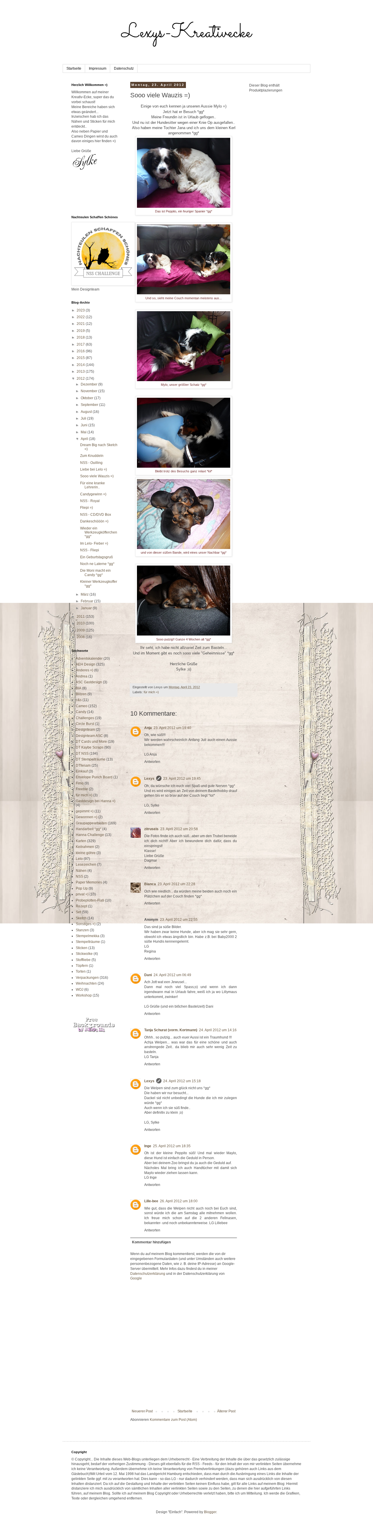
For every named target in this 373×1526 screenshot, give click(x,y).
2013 (81, 371)
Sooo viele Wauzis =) (97, 476)
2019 (81, 331)
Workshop (84, 995)
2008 (81, 637)
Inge (147, 1146)
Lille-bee (151, 1201)
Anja (148, 728)
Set (78, 912)
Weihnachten (86, 983)
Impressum (97, 68)
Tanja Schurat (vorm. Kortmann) (170, 1030)
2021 (81, 324)
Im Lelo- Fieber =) (94, 543)
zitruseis (151, 829)
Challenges (85, 718)
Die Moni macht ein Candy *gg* (95, 572)
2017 (81, 344)
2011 (81, 617)
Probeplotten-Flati (90, 900)
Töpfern (82, 966)
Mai (84, 432)
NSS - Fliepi (89, 550)
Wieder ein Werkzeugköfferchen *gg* (98, 532)
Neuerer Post (142, 1411)
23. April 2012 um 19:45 (182, 779)
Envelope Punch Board (94, 777)
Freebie (82, 789)
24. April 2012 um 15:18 (182, 1081)
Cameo (81, 706)
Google (136, 1278)
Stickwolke (84, 954)
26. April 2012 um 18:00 (179, 1201)
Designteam (85, 730)
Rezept (81, 906)
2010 (81, 623)
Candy (81, 712)
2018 (81, 337)
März (85, 594)
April (85, 439)
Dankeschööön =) (94, 521)
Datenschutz (124, 68)
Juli (84, 418)
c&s (79, 700)
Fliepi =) (86, 508)
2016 (81, 351)
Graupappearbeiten (91, 823)
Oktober (87, 398)
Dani (148, 975)
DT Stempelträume (90, 759)
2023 (81, 310)
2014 (81, 365)
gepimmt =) (85, 811)
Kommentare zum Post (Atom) (173, 1420)
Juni (84, 425)
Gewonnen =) (86, 817)
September (90, 405)
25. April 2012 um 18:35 (172, 1146)
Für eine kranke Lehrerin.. (92, 485)
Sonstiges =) (86, 924)
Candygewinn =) (93, 494)
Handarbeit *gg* (88, 829)
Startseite (73, 68)
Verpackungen (87, 978)
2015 (81, 358)
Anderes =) (84, 670)
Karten (81, 841)
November (89, 391)
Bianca (150, 884)
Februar (87, 601)
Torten (81, 971)
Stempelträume (88, 942)
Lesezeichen (86, 865)
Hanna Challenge (90, 835)
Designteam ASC (89, 736)
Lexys (149, 779)
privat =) (82, 894)
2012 (81, 378)
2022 (81, 317)
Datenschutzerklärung (147, 1274)
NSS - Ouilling (91, 463)
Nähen (81, 871)
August (87, 412)
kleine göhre (86, 853)
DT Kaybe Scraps (89, 747)
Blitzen (81, 694)
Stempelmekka (87, 936)
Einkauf (82, 771)
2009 (81, 630)
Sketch (81, 918)
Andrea (81, 676)
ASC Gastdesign (89, 682)
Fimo (80, 783)
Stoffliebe (83, 960)
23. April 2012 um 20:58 (179, 829)
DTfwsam (83, 765)
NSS (79, 876)
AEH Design (85, 664)
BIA (78, 688)
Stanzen (82, 930)
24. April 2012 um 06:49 (172, 975)
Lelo (79, 859)
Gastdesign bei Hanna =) (95, 801)
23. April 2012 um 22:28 (176, 884)
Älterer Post (226, 1411)
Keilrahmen (85, 847)
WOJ (79, 990)
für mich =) (151, 692)
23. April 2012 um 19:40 (172, 728)
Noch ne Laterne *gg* (97, 564)
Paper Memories (89, 882)
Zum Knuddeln (91, 456)
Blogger (210, 1512)
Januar (87, 608)
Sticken (81, 948)
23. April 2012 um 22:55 (179, 920)
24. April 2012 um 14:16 (218, 1030)
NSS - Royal (90, 501)
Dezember (89, 384)
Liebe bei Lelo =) (93, 469)
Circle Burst (85, 724)
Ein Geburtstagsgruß (96, 557)
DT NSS (82, 753)
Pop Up (82, 888)
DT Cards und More (91, 742)
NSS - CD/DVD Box (95, 515)
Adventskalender (89, 658)
